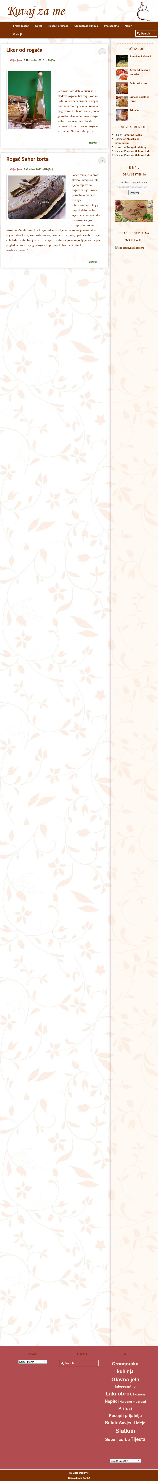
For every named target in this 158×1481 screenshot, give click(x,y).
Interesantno (111, 26)
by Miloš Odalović (79, 1472)
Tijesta (138, 1439)
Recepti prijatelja (58, 26)
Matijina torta (142, 151)
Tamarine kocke (132, 135)
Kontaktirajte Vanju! (79, 1478)
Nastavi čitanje (82, 131)
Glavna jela (125, 1379)
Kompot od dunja (136, 147)
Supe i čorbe (117, 1439)
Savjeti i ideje (132, 1423)
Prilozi (125, 1408)
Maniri (128, 26)
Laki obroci (120, 1393)
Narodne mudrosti (132, 1401)
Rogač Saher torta (27, 159)
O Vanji (17, 34)
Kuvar (38, 26)
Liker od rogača (24, 50)
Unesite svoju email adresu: (134, 182)
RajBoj (51, 60)
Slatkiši (93, 261)
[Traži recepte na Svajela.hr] (130, 247)
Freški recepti (21, 26)
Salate (111, 1422)
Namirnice (140, 1394)
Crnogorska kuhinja (86, 26)
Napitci (93, 142)
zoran (118, 147)
